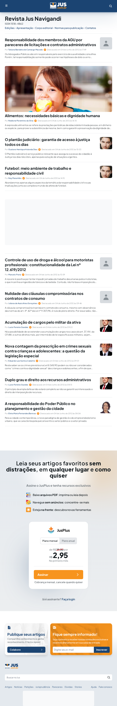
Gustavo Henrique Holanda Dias (22, 149)
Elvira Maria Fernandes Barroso (22, 413)
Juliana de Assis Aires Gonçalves (22, 303)
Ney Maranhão (14, 178)
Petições (28, 687)
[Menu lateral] (6, 5)
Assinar (42, 574)
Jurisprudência (42, 687)
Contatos (90, 28)
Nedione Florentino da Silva (20, 121)
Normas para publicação (69, 28)
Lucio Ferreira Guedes (18, 327)
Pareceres (57, 687)
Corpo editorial (44, 28)
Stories (78, 687)
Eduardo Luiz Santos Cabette (21, 361)
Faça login (68, 599)
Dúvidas (69, 687)
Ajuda (94, 687)
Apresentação (24, 28)
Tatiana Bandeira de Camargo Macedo (25, 50)
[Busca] (110, 6)
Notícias (18, 687)
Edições (9, 28)
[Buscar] (108, 677)
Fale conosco (105, 687)
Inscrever (101, 649)
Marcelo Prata (14, 274)
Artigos (8, 687)
